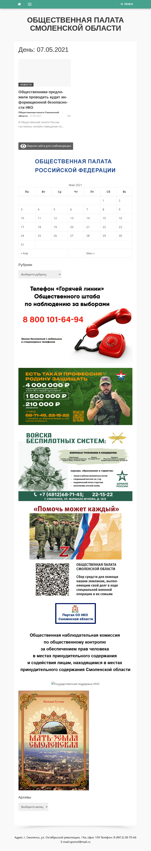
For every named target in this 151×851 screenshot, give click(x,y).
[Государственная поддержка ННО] (75, 683)
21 (88, 227)
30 (120, 235)
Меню (28, 4)
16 (120, 218)
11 (39, 218)
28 (88, 235)
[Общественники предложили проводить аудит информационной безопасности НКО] (44, 72)
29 (104, 235)
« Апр (24, 253)
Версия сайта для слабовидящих (49, 146)
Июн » (90, 253)
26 (55, 235)
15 (104, 218)
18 (39, 227)
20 (71, 227)
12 (55, 218)
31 (22, 244)
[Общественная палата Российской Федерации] (75, 166)
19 (55, 227)
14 (88, 218)
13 (71, 218)
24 (22, 235)
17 (22, 227)
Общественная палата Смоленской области (75, 24)
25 (39, 235)
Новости (26, 84)
